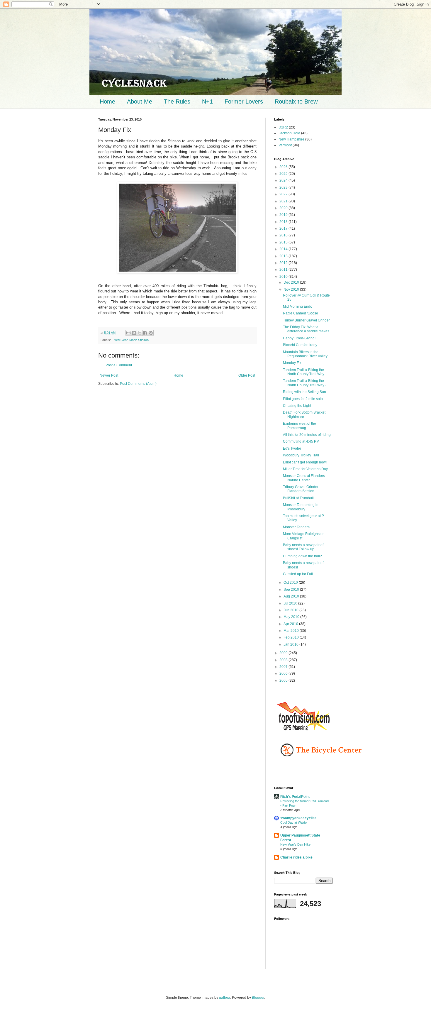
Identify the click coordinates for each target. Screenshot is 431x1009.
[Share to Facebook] (145, 333)
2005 (284, 680)
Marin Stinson (139, 340)
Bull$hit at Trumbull (298, 498)
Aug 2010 (292, 596)
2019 (284, 215)
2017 (284, 228)
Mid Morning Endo (297, 306)
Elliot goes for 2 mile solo (303, 399)
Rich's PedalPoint (295, 797)
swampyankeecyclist (298, 818)
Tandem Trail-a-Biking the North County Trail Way (303, 372)
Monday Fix (292, 363)
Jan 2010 (291, 644)
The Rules (177, 101)
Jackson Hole (289, 133)
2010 (284, 277)
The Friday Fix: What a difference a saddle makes (306, 329)
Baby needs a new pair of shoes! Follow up (303, 547)
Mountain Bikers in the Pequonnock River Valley (305, 354)
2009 (284, 653)
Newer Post (109, 375)
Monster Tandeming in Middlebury (300, 507)
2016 (284, 235)
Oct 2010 (291, 582)
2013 (284, 256)
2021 (284, 201)
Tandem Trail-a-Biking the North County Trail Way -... (306, 383)
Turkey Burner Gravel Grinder (306, 320)
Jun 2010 (291, 610)
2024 (284, 180)
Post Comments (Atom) (138, 384)
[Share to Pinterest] (151, 333)
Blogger (258, 998)
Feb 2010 (292, 637)
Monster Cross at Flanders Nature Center (304, 478)
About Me (139, 101)
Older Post (246, 375)
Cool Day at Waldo (293, 822)
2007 (284, 667)
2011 (284, 270)
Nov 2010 (292, 289)
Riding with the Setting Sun (304, 392)
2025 (284, 174)
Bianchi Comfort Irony (300, 345)
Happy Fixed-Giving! (299, 338)
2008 (284, 660)
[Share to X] (139, 333)
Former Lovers (244, 101)
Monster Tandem (296, 527)
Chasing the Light (297, 406)
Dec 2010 (292, 282)
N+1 (207, 101)
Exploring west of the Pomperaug (299, 425)
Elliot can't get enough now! (305, 462)
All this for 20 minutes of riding (307, 435)
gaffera (224, 998)
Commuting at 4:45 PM (301, 441)
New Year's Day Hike (295, 844)
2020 (284, 208)
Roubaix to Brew (296, 101)
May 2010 (292, 617)
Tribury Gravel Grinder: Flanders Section (301, 489)
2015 (284, 242)
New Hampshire (291, 139)
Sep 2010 (292, 590)
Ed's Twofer (292, 448)
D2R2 (283, 127)
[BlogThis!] (134, 333)
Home (107, 101)
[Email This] (128, 333)
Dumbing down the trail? (302, 556)
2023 (284, 187)
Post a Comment (119, 365)
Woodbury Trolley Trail (301, 455)
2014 (284, 249)
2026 (284, 167)
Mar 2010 (292, 631)
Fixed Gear (120, 340)
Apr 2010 (291, 624)
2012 (284, 263)
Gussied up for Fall (298, 574)
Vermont (285, 145)
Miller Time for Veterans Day (305, 469)
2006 (284, 673)
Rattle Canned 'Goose (300, 313)
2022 (284, 194)
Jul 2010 (291, 603)
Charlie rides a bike (296, 857)
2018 (284, 222)
